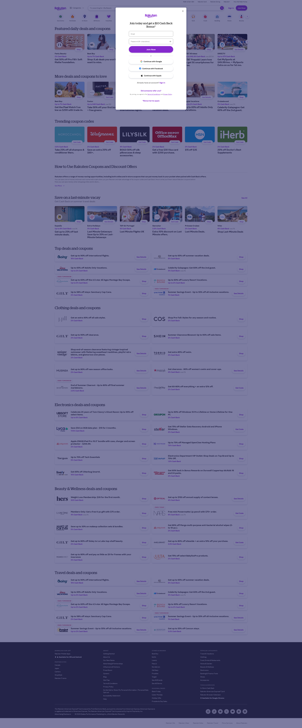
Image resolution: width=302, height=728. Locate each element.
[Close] (183, 11)
